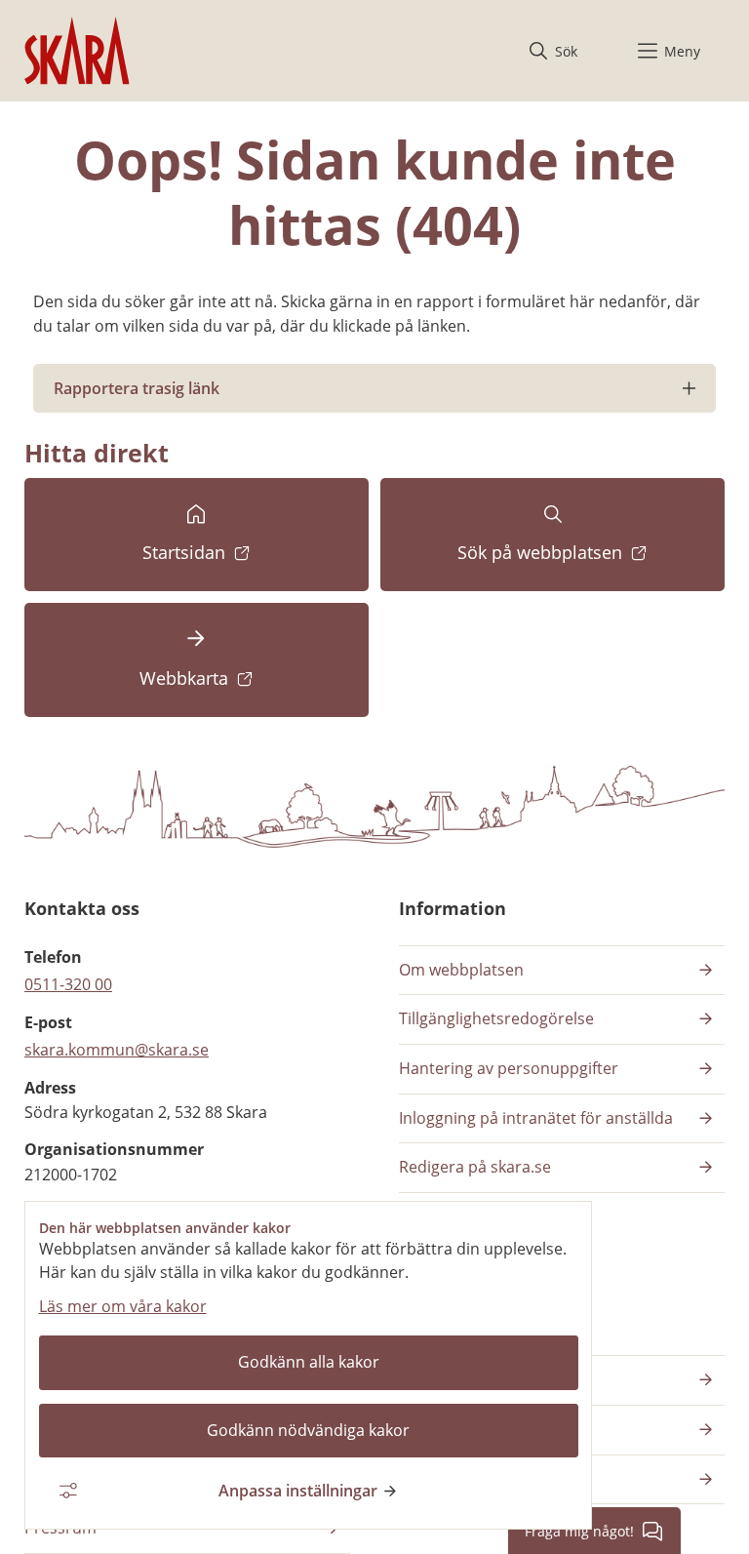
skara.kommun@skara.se (116, 1049)
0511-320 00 (68, 984)
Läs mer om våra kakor (123, 1306)
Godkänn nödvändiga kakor (308, 1430)
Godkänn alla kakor (308, 1362)
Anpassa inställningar (297, 1490)
